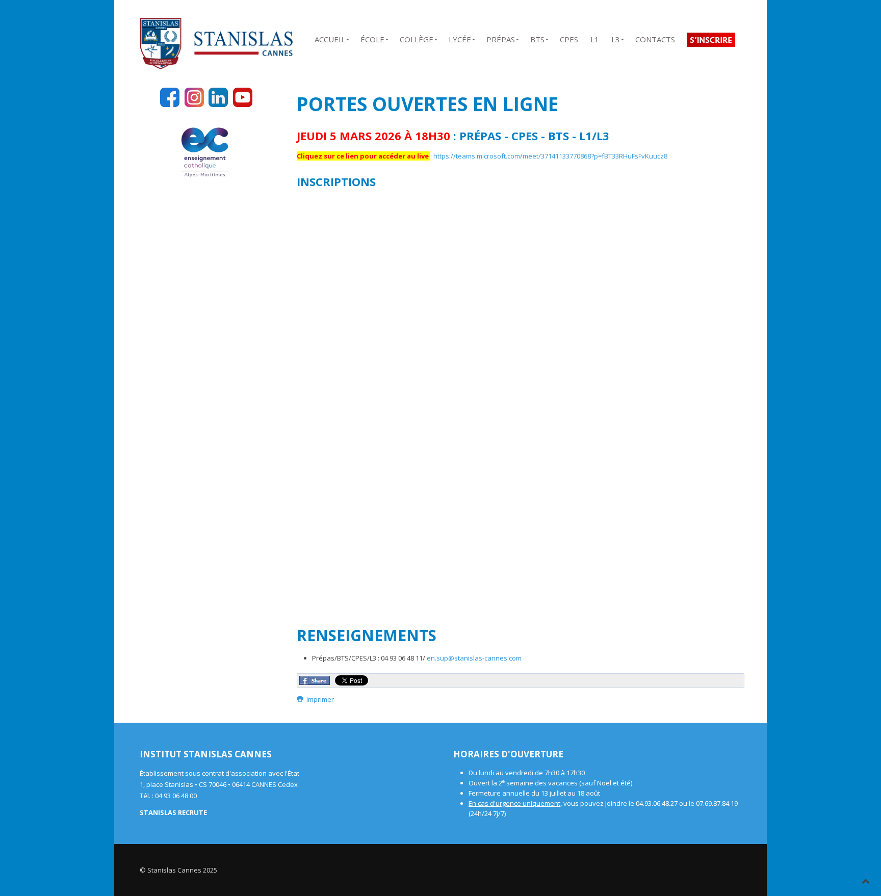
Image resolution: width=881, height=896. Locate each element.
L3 (615, 37)
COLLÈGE (416, 37)
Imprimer (319, 699)
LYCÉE (460, 37)
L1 (594, 37)
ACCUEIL (330, 37)
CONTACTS (655, 37)
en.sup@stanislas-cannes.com (474, 658)
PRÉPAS (500, 37)
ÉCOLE (372, 37)
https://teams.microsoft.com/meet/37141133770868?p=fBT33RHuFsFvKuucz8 (550, 156)
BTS (537, 37)
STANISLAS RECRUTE (173, 812)
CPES (569, 37)
